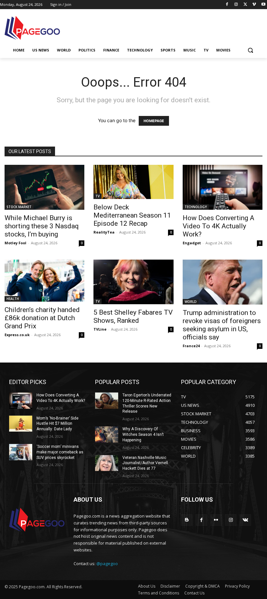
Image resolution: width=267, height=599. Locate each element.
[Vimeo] (254, 4)
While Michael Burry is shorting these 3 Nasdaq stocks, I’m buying (42, 226)
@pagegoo (107, 563)
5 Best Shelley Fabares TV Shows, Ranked (133, 316)
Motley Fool (15, 242)
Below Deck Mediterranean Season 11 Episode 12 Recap (132, 215)
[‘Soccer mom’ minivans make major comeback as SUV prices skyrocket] (20, 452)
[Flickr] (216, 520)
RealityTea (104, 232)
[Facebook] (227, 4)
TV (97, 196)
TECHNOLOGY (196, 207)
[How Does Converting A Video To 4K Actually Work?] (222, 187)
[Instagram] (236, 4)
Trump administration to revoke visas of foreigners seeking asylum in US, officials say (222, 325)
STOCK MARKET (19, 207)
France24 (191, 345)
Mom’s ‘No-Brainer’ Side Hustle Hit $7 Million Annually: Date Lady (57, 424)
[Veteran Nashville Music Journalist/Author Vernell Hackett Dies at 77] (106, 463)
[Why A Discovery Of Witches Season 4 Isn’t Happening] (106, 434)
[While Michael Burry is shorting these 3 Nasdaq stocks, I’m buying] (44, 187)
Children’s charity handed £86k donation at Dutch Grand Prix (42, 318)
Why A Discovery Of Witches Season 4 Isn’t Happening (143, 434)
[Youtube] (263, 4)
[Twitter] (245, 4)
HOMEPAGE (154, 121)
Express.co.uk (17, 334)
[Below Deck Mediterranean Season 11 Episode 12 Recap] (133, 182)
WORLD (191, 301)
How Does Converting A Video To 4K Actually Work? (218, 226)
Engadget (192, 242)
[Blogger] (186, 520)
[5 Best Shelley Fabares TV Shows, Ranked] (133, 282)
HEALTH (13, 298)
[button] (250, 50)
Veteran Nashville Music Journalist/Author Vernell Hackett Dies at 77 (145, 463)
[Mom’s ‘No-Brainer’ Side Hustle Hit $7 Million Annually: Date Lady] (20, 424)
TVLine (99, 329)
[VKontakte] (245, 520)
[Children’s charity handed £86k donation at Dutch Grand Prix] (44, 281)
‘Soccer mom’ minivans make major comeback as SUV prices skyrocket (59, 452)
